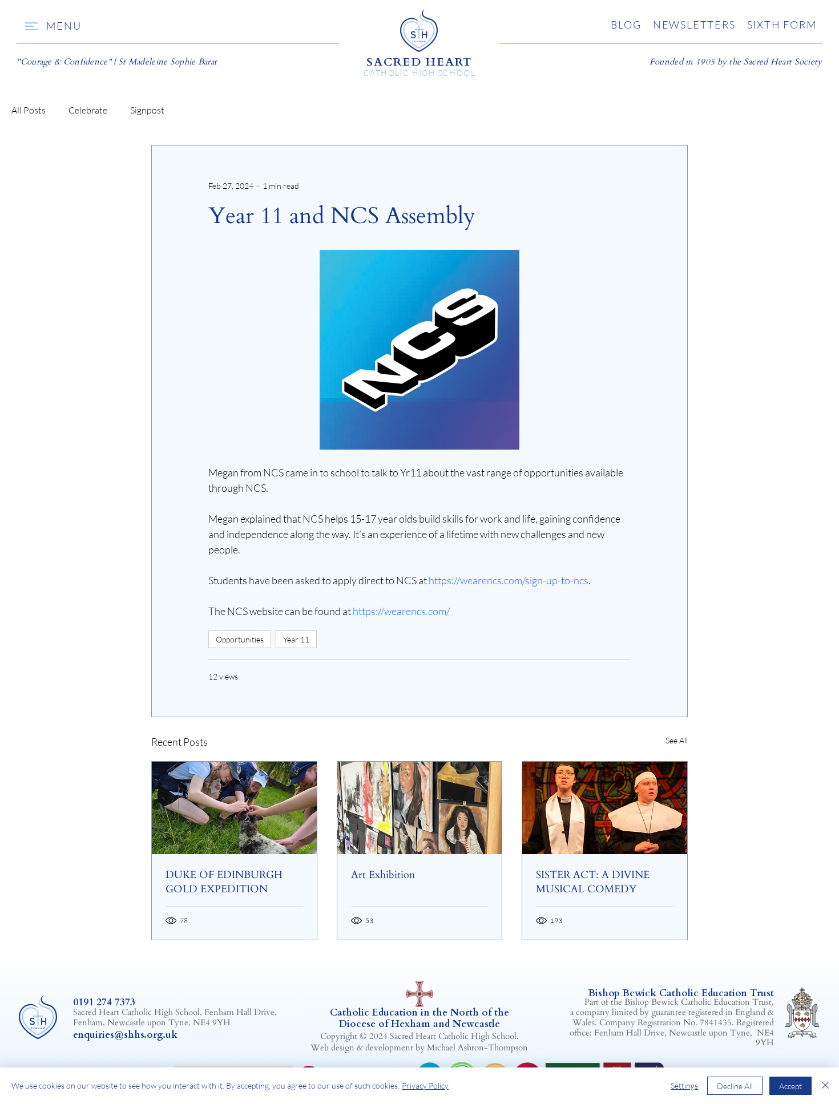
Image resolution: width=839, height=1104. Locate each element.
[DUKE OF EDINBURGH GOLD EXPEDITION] (234, 808)
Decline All (735, 1086)
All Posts (28, 110)
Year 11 (296, 639)
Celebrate (87, 110)
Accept (790, 1086)
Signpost (147, 110)
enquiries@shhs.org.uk (125, 1034)
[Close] (825, 1086)
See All (676, 740)
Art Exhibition (383, 875)
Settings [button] (684, 1085)
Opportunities (240, 639)
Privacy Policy (425, 1085)
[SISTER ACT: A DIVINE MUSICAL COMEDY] (604, 808)
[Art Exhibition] (419, 808)
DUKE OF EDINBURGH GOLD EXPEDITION (224, 882)
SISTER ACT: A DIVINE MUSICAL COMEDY (593, 882)
